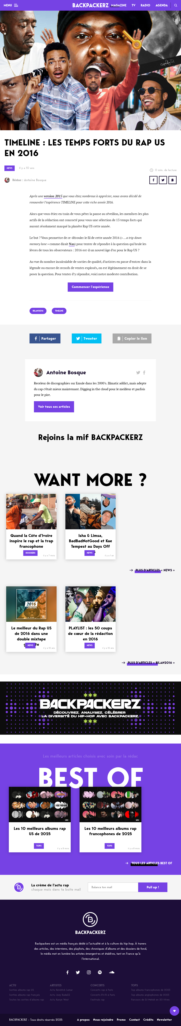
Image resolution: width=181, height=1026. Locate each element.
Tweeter (90, 338)
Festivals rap (97, 999)
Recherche (175, 5)
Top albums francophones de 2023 (150, 990)
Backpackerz (90, 5)
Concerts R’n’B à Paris (102, 995)
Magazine (118, 5)
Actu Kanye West (59, 999)
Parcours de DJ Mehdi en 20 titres (150, 999)
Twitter (163, 180)
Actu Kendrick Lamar (61, 990)
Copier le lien (135, 338)
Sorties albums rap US (21, 990)
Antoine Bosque (29, 180)
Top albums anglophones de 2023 (150, 995)
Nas (72, 244)
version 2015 (53, 196)
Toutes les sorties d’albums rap (26, 999)
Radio (145, 5)
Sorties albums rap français (24, 995)
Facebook (144, 373)
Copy (172, 180)
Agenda (162, 5)
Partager (48, 338)
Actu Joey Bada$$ (60, 995)
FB (153, 180)
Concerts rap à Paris (101, 990)
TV (133, 5)
